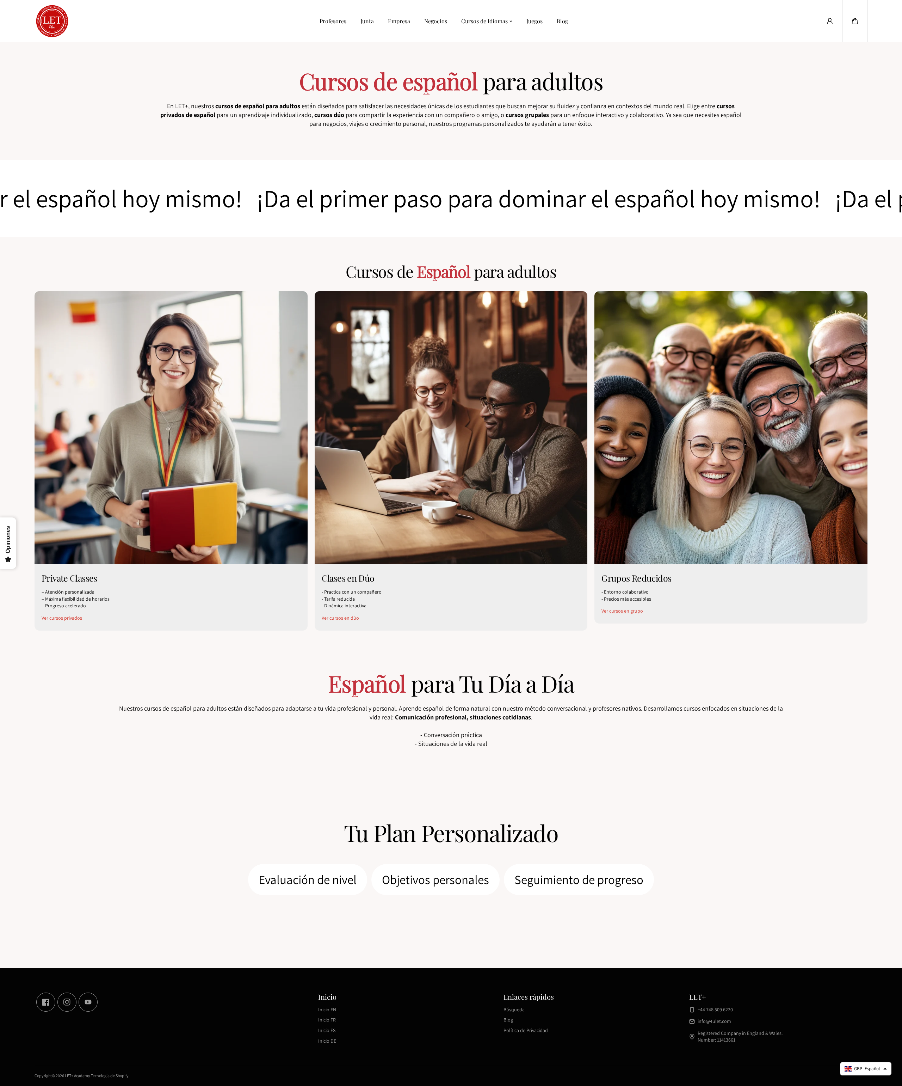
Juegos (534, 21)
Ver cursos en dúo (340, 618)
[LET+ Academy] (52, 21)
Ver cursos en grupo (622, 611)
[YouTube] (88, 1002)
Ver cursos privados (62, 618)
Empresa (399, 21)
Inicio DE (327, 1041)
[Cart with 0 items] (855, 21)
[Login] (830, 21)
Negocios (435, 21)
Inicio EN (327, 1009)
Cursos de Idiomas (484, 21)
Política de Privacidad (525, 1030)
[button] (855, 21)
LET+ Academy (77, 1075)
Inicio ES (326, 1030)
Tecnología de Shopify (110, 1075)
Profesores (333, 21)
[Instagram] (66, 1002)
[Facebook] (45, 1002)
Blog (562, 21)
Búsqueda (514, 1009)
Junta (367, 21)
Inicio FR (327, 1020)
